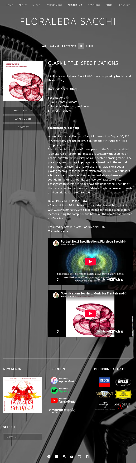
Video (90, 45)
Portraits (69, 45)
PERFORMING (54, 4)
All (44, 45)
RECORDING (75, 4)
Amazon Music (23, 110)
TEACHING (94, 4)
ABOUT (23, 4)
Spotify (23, 127)
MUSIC (36, 4)
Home (9, 4)
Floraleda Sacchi (68, 21)
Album (54, 45)
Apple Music (23, 118)
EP (81, 45)
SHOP (109, 4)
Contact (124, 4)
